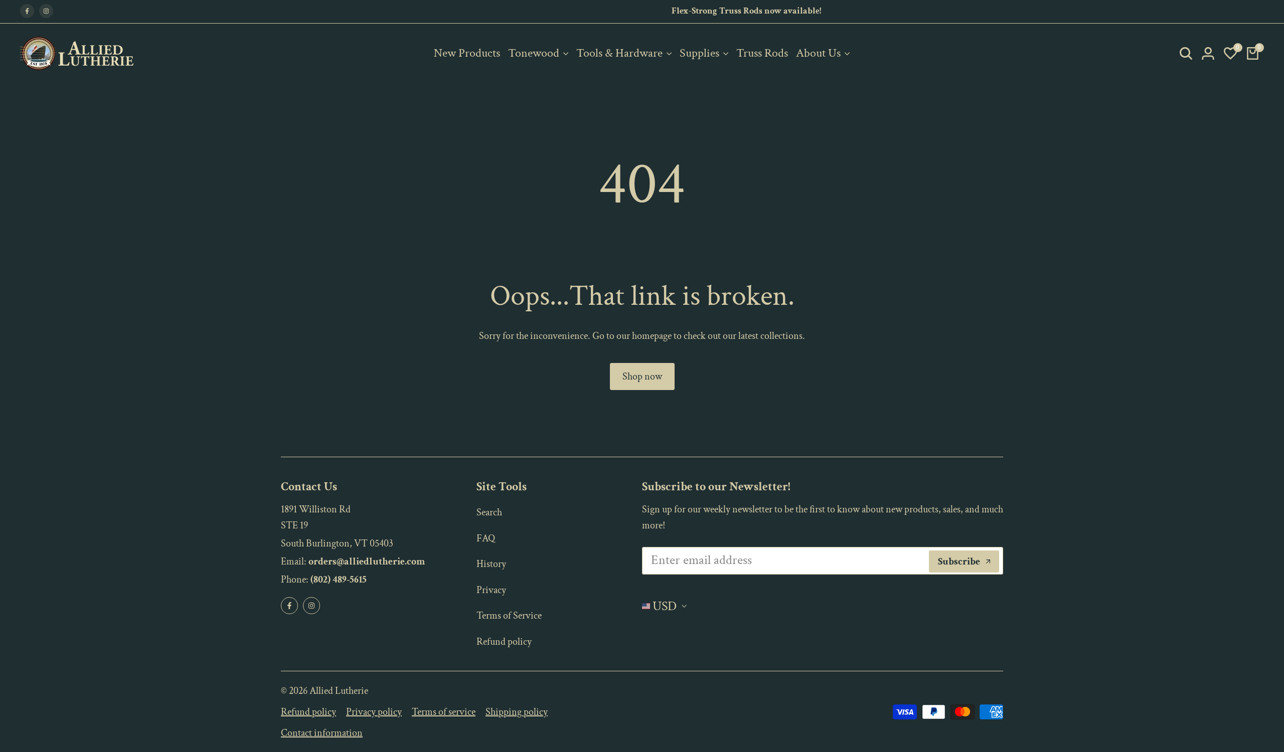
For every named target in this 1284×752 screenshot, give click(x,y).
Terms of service (443, 711)
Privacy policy (374, 711)
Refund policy (504, 641)
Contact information (322, 732)
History (491, 564)
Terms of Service (509, 615)
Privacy (491, 590)
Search (489, 512)
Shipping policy (517, 711)
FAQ (485, 538)
